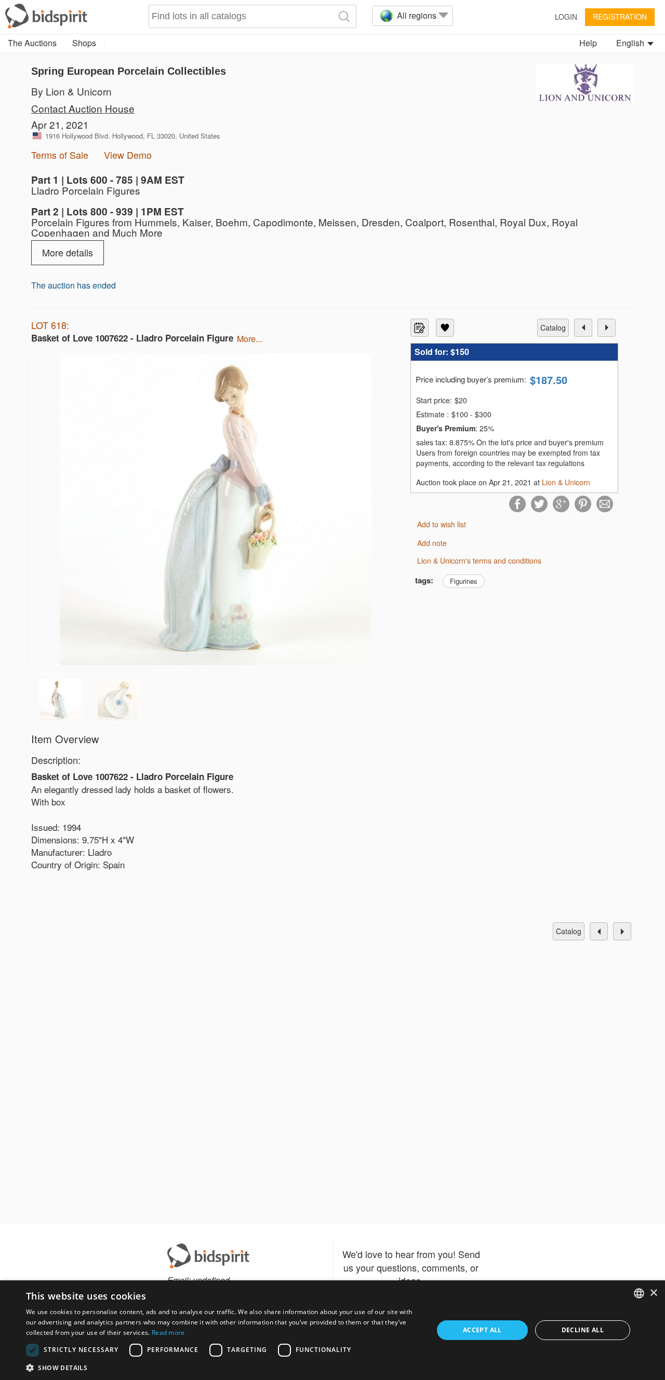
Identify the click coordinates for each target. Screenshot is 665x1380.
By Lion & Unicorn (71, 91)
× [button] (653, 1293)
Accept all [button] (482, 1330)
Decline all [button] (583, 1330)
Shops (84, 43)
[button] (223, 1367)
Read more (168, 1332)
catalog (553, 327)
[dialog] (332, 1330)
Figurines (463, 581)
